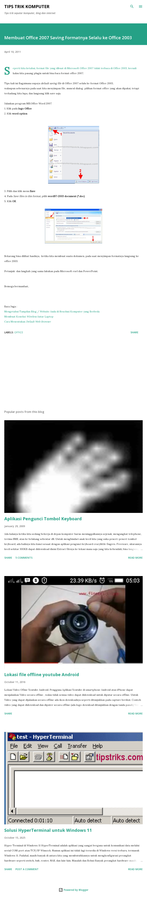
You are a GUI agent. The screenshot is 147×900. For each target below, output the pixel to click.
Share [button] (134, 332)
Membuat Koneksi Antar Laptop (28, 316)
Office (18, 332)
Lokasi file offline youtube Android (41, 674)
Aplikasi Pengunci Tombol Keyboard (43, 519)
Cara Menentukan (27, 321)
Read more (135, 557)
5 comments (23, 557)
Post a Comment (27, 869)
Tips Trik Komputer (26, 6)
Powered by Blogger (75, 890)
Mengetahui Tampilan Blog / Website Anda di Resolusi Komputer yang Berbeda (51, 311)
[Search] (132, 6)
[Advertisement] (73, 373)
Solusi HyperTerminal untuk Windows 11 (48, 830)
